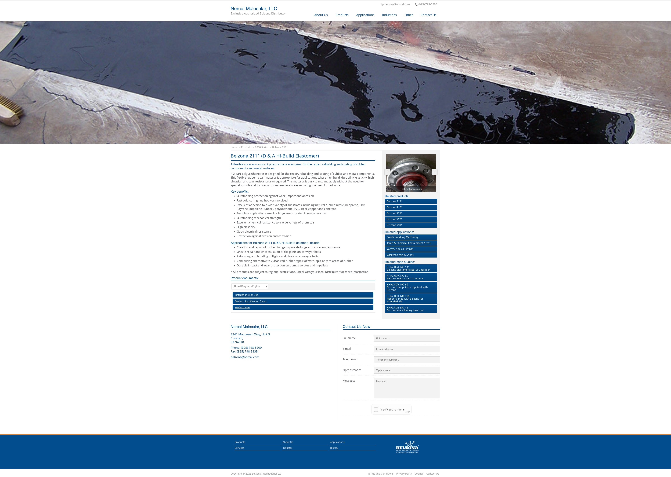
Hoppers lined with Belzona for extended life (405, 298)
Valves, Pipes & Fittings (400, 249)
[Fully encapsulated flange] (411, 173)
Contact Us (428, 15)
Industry (287, 447)
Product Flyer (242, 307)
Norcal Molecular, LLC (258, 10)
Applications (365, 15)
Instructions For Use (246, 294)
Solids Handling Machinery (402, 237)
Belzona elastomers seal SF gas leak (408, 268)
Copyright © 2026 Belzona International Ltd (256, 473)
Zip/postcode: (352, 370)
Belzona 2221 (394, 219)
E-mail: (347, 349)
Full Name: (349, 338)
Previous (387, 172)
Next (434, 172)
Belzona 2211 (394, 213)
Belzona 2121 (394, 201)
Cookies (419, 473)
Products (342, 15)
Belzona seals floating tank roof (405, 309)
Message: (349, 381)
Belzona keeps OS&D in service (405, 277)
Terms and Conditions (381, 473)
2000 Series (262, 147)
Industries (389, 15)
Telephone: (350, 359)
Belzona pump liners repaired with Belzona (407, 287)
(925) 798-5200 (428, 4)
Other (409, 15)
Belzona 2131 (394, 207)
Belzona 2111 (280, 147)
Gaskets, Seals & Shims (400, 254)
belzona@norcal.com (397, 4)
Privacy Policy (404, 473)
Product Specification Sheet (251, 301)
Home (234, 147)
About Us (321, 15)
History (334, 447)
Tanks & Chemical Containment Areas (409, 243)
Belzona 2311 (394, 225)
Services (239, 447)
